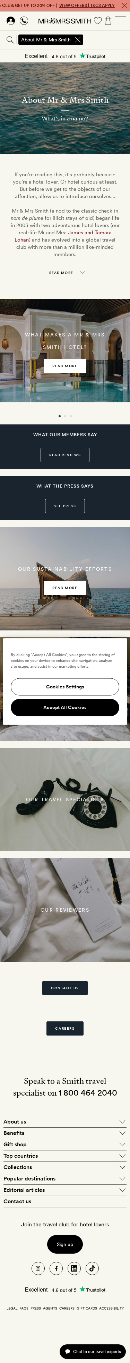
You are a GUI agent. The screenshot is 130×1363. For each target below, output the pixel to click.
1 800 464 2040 (88, 1093)
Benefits (13, 1133)
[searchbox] (107, 40)
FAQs (23, 1308)
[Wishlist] (97, 20)
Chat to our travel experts (97, 1351)
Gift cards (87, 1308)
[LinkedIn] (74, 1268)
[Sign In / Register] (10, 20)
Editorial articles (24, 1190)
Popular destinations (29, 1178)
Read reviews (65, 455)
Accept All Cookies (65, 707)
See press (65, 506)
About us (14, 1121)
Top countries (20, 1156)
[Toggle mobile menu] (120, 21)
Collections (17, 1167)
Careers (65, 1028)
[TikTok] (92, 1268)
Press (36, 1308)
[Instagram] (38, 1268)
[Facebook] (56, 1268)
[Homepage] (64, 21)
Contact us (65, 988)
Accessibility (111, 1308)
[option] (65, 350)
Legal (12, 1308)
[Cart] (108, 20)
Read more (64, 366)
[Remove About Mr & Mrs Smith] (77, 40)
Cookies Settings (65, 687)
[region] (65, 681)
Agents (50, 1308)
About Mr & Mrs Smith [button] (46, 39)
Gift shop (15, 1144)
